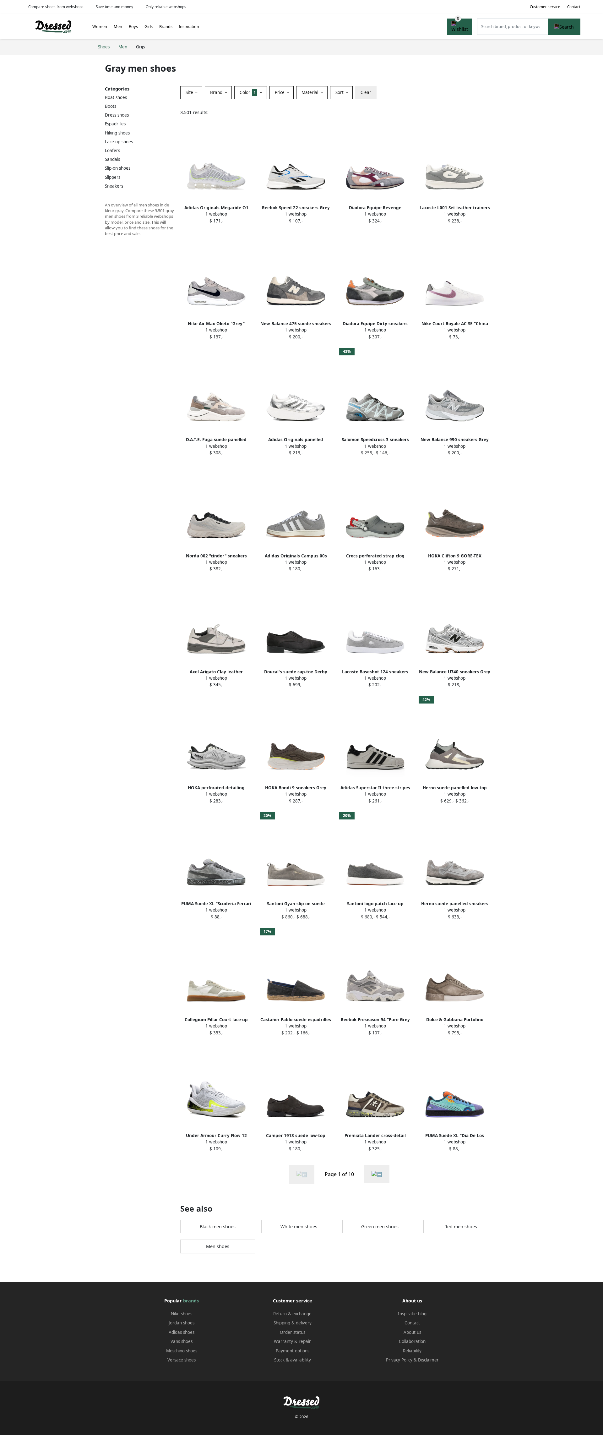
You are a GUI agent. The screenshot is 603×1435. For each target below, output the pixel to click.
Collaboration (412, 1341)
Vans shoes (182, 1341)
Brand (217, 92)
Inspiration (189, 26)
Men (118, 26)
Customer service (545, 6)
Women (99, 26)
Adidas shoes (181, 1332)
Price (280, 92)
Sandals (112, 159)
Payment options (292, 1351)
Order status (292, 1332)
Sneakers (114, 186)
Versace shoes (181, 1360)
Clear (366, 92)
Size (190, 92)
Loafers (112, 150)
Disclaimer (428, 1360)
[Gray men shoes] (376, 1174)
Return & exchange (292, 1314)
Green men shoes (380, 1227)
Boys (133, 26)
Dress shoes (117, 115)
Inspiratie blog (412, 1314)
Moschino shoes (181, 1351)
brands (191, 1301)
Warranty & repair (292, 1341)
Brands (165, 26)
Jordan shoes (181, 1323)
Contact (573, 6)
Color (248, 92)
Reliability (412, 1351)
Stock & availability (292, 1360)
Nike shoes (181, 1314)
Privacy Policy (399, 1360)
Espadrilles (115, 124)
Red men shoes (460, 1227)
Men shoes (217, 1246)
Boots (110, 106)
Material (310, 92)
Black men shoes (218, 1227)
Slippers (112, 177)
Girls (148, 26)
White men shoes (298, 1227)
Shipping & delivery (293, 1323)
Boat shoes (116, 97)
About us (412, 1332)
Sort (340, 92)
